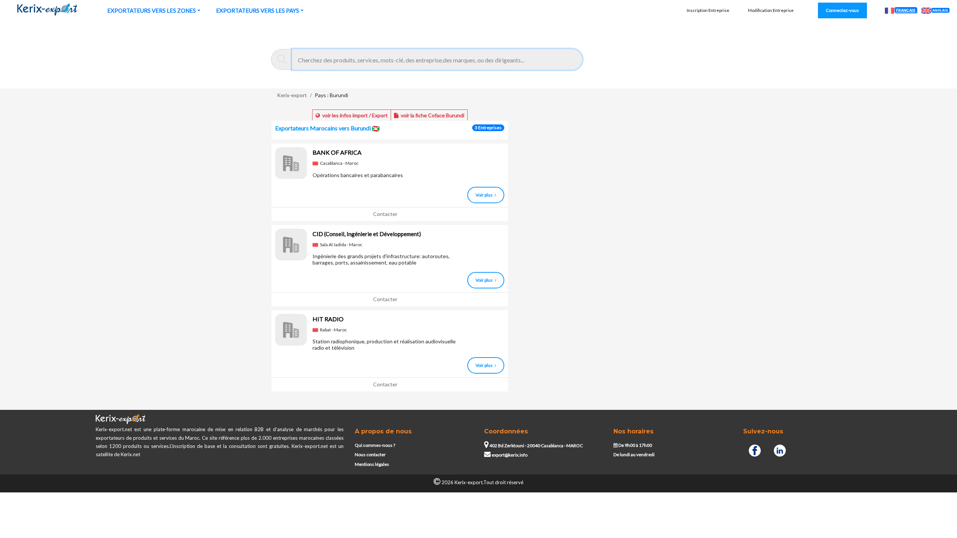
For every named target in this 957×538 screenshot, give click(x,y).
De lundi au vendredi (634, 454)
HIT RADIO (328, 318)
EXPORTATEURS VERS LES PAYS (257, 10)
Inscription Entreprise (708, 10)
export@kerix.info (509, 455)
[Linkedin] (779, 449)
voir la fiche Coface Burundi (431, 115)
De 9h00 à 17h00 (635, 445)
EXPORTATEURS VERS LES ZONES (151, 10)
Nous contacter (370, 454)
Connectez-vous (842, 10)
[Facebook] (754, 449)
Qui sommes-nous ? (375, 445)
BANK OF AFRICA (337, 152)
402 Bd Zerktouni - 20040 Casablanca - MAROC (536, 445)
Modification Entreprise (771, 10)
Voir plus (484, 195)
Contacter (385, 214)
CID (367, 233)
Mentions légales (372, 464)
